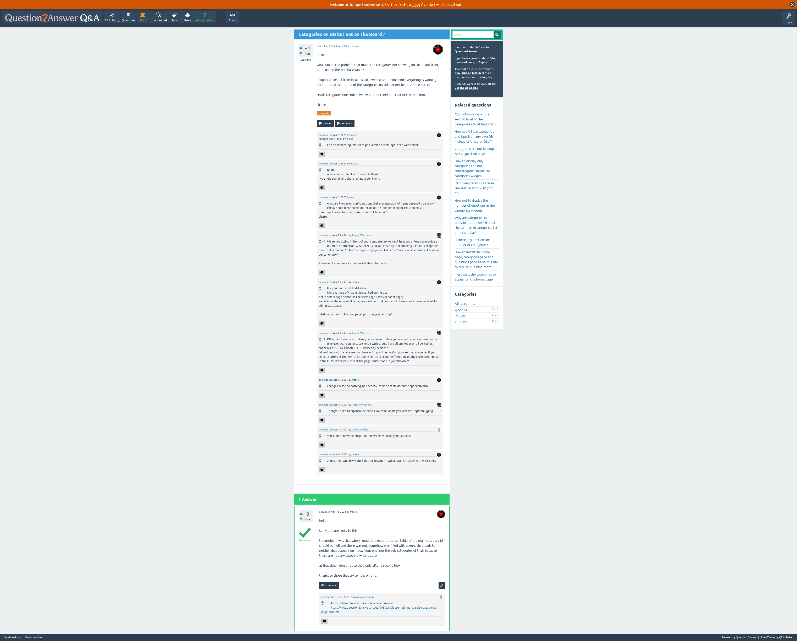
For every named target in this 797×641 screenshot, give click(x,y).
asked (320, 46)
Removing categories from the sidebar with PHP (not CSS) (474, 188)
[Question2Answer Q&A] (52, 17)
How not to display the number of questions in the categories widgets (475, 205)
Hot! (143, 20)
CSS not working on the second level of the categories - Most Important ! (476, 119)
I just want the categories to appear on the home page (475, 276)
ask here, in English (475, 62)
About (233, 20)
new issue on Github (468, 73)
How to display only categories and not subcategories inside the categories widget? (473, 168)
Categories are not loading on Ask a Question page (476, 151)
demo (416, 4)
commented (325, 135)
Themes (461, 322)
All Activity (112, 20)
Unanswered (158, 20)
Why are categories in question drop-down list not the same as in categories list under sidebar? (476, 225)
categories (323, 113)
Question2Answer (466, 51)
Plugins (460, 315)
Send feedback (12, 637)
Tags (174, 20)
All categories (465, 303)
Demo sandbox (33, 637)
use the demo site (466, 87)
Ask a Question (205, 20)
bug (484, 77)
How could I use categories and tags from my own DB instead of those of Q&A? (474, 136)
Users (187, 20)
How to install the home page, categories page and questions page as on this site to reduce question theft (476, 259)
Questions (128, 20)
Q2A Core (345, 46)
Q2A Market (786, 637)
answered (324, 511)
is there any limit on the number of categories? (472, 242)
